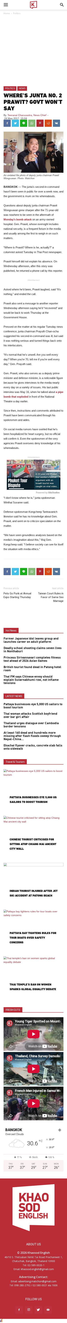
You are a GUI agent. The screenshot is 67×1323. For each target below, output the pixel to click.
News (22, 88)
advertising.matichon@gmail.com (37, 1281)
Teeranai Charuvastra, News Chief (27, 115)
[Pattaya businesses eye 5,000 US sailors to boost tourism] (33, 791)
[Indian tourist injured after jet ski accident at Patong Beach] (33, 884)
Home (7, 13)
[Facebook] (19, 1309)
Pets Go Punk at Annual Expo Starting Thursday (17, 595)
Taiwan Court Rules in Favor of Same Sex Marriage (50, 597)
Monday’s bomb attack (18, 219)
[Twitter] (38, 1309)
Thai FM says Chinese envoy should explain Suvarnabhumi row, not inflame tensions (31, 680)
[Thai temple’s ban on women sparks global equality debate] (33, 978)
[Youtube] (48, 1309)
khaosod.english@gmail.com (37, 1269)
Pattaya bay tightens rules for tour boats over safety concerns (33, 937)
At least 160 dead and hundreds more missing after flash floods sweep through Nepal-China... (32, 736)
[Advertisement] (33, 50)
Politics (16, 13)
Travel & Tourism (15, 761)
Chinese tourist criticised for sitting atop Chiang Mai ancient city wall (33, 844)
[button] (62, 5)
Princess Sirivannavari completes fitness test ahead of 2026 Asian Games (32, 659)
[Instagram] (28, 1309)
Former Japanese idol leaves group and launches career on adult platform (31, 640)
